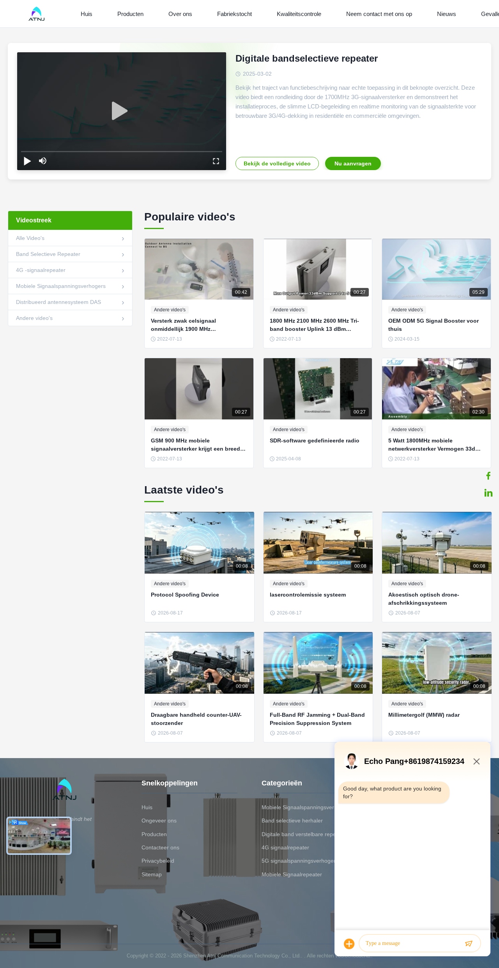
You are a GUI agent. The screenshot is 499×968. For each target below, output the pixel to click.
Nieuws (446, 14)
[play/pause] (27, 161)
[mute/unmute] (43, 161)
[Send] (468, 943)
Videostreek (33, 220)
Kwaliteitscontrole (299, 14)
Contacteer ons (160, 847)
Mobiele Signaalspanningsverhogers (61, 286)
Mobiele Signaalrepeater (292, 874)
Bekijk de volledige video (277, 163)
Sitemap (152, 874)
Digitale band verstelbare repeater (304, 834)
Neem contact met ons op (379, 14)
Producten (130, 14)
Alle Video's (30, 238)
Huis (86, 14)
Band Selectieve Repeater (48, 254)
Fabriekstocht (234, 14)
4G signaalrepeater (285, 847)
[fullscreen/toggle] (216, 161)
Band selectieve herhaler (292, 820)
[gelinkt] (488, 492)
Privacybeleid (158, 861)
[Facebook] (488, 475)
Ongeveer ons (159, 820)
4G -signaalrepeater (40, 270)
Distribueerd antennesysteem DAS (58, 302)
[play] (121, 111)
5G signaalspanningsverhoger (299, 861)
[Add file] (349, 943)
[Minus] (476, 761)
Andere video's (34, 318)
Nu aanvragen (353, 163)
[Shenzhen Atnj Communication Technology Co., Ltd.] (38, 13)
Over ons (180, 14)
